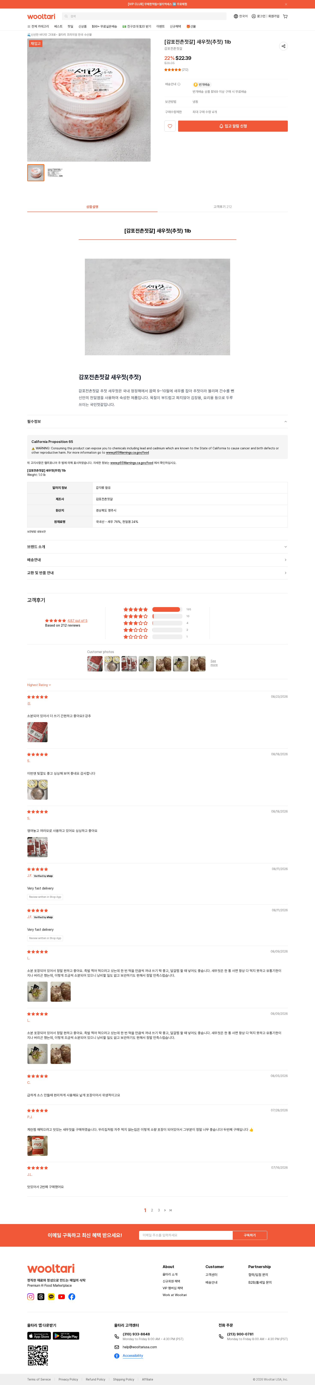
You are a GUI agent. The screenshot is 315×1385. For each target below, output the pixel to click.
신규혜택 (175, 26)
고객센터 (212, 1275)
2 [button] (152, 1210)
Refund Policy (95, 1379)
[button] (173, 69)
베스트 (58, 26)
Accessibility (133, 1356)
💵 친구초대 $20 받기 (136, 26)
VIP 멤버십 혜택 (173, 1288)
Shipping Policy (123, 1379)
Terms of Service (39, 1379)
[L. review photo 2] (60, 991)
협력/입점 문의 (258, 1275)
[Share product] (283, 46)
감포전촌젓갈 (173, 49)
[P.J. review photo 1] (37, 1146)
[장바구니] (285, 16)
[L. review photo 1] (37, 991)
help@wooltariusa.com (140, 1347)
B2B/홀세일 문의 (260, 1282)
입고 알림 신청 (236, 126)
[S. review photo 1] (37, 789)
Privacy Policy (68, 1379)
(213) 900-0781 (240, 1334)
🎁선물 (191, 26)
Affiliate (147, 1379)
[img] (37, 697)
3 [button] (159, 1210)
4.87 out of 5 (77, 621)
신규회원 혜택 (171, 1281)
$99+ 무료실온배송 (104, 26)
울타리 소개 (170, 1274)
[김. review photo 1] (37, 732)
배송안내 (212, 1282)
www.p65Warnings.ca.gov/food (127, 452)
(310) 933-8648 (136, 1334)
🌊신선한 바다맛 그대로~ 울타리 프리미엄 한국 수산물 (59, 34)
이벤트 (160, 26)
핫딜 (70, 26)
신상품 (82, 26)
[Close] (284, 4)
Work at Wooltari (175, 1295)
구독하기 (250, 1235)
